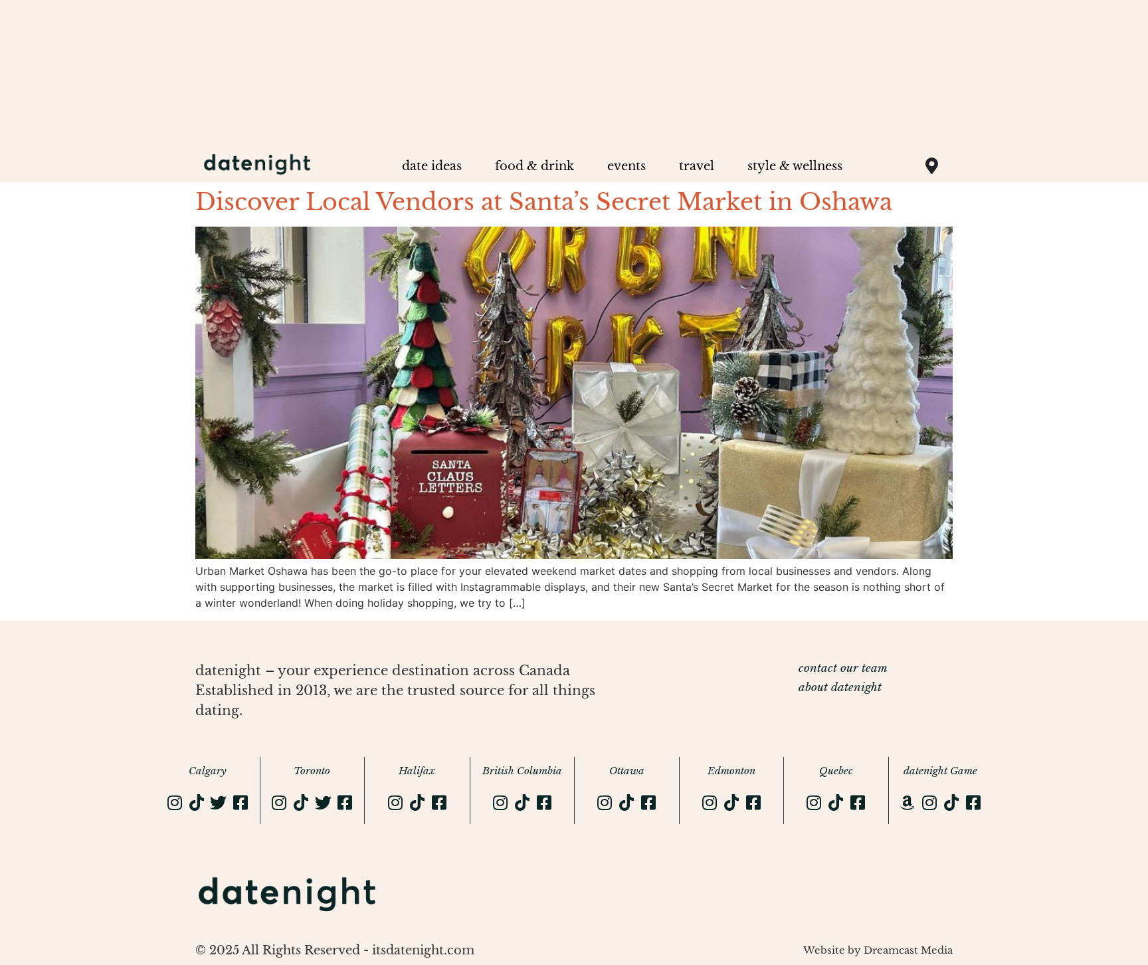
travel (696, 166)
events (626, 166)
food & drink (534, 166)
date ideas (432, 166)
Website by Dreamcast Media (878, 950)
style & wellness (794, 166)
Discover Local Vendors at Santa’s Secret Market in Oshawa (543, 201)
